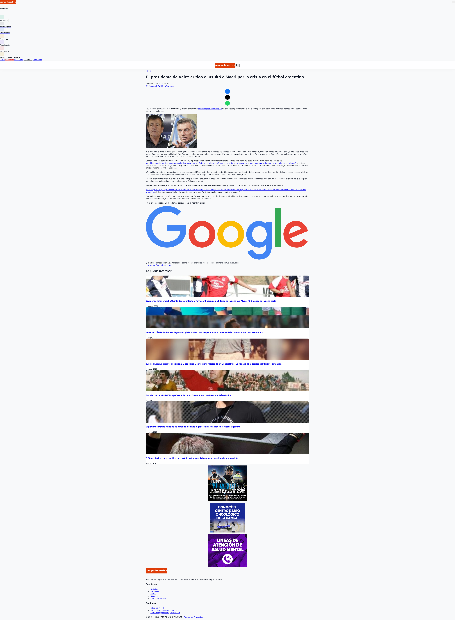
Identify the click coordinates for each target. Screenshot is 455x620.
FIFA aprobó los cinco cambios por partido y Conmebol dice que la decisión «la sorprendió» (192, 458)
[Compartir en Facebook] (227, 91)
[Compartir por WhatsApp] (227, 103)
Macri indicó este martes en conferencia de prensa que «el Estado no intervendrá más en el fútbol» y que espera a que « (200, 163)
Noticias (154, 589)
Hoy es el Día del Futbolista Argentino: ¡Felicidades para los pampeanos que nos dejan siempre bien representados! (204, 332)
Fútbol (148, 71)
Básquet (154, 596)
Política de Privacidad (193, 617)
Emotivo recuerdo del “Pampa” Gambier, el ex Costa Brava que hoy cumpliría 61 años (188, 395)
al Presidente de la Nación (210, 109)
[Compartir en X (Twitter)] (227, 97)
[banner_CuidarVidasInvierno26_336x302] (227, 500)
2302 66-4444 (157, 608)
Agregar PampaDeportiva (159, 265)
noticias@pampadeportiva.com (164, 610)
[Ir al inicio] (225, 65)
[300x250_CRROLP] (227, 532)
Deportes (28, 59)
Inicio (2, 59)
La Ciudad (18, 59)
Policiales (9, 59)
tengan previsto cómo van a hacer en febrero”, (275, 163)
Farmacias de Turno (159, 598)
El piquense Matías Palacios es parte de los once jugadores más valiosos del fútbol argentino (193, 426)
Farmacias (37, 59)
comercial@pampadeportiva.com (165, 612)
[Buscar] (237, 65)
